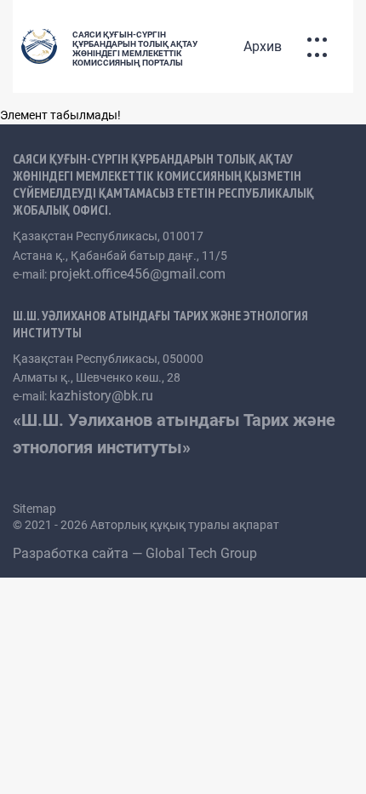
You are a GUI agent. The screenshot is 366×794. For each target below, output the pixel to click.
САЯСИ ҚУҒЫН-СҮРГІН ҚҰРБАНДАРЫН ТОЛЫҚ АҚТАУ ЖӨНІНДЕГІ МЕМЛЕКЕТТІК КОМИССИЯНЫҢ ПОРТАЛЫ (134, 48)
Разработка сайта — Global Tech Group (136, 553)
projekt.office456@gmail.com (137, 274)
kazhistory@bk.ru (101, 396)
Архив (262, 46)
